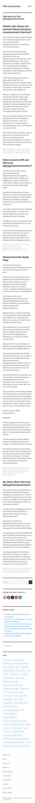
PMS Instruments (12, 6)
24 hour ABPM (19, 660)
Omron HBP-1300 (20, 471)
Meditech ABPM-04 (10, 714)
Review (28, 724)
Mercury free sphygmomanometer (20, 152)
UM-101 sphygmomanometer (13, 742)
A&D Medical (26, 149)
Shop (4, 759)
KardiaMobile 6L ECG (21, 703)
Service (5, 728)
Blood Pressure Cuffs (10, 681)
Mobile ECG (7, 780)
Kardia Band (7, 699)
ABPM (17, 667)
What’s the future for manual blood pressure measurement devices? (17, 29)
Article (4, 151)
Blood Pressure (11, 151)
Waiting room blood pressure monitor (16, 746)
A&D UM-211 (7, 570)
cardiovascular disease (11, 689)
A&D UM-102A (20, 151)
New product (11, 246)
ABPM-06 (24, 667)
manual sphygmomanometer (13, 710)
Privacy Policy (7, 788)
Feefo (21, 692)
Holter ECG (23, 696)
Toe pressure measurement (12, 735)
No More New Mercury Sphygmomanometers (17, 483)
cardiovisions (24, 689)
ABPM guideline (8, 671)
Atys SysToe (20, 678)
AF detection (20, 671)
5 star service (7, 660)
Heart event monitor (10, 696)
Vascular (5, 784)
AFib (28, 671)
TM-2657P (6, 731)
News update (15, 469)
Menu (29, 6)
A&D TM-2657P (8, 667)
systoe (26, 728)
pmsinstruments (18, 724)
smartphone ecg (16, 728)
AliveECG (25, 674)
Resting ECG (7, 776)
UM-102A (23, 250)
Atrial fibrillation (8, 678)
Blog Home (6, 755)
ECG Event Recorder (10, 692)
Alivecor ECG (15, 674)
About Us (6, 767)
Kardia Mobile (18, 699)
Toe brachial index (18, 731)
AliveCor (6, 674)
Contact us (8, 646)
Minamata (18, 250)
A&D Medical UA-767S (21, 663)
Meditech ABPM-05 (10, 717)
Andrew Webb (9, 149)
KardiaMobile (7, 703)
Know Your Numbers (10, 706)
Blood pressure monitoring (12, 685)
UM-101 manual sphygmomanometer (13, 572)
